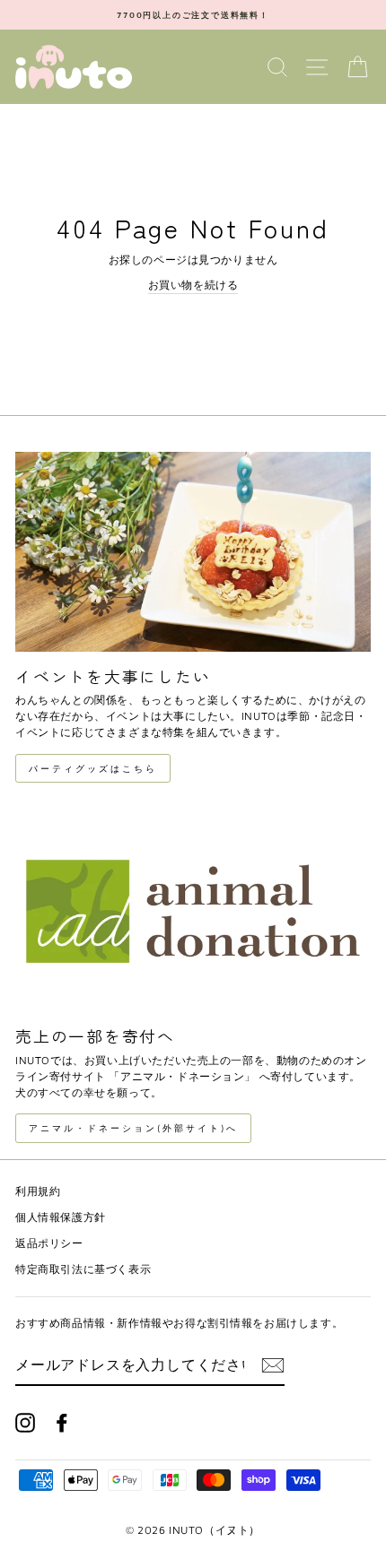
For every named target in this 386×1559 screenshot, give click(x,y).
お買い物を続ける (193, 284)
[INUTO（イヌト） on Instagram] (25, 1423)
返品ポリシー (49, 1243)
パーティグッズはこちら (93, 768)
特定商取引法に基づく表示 (83, 1269)
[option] (193, 15)
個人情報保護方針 (60, 1217)
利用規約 (37, 1191)
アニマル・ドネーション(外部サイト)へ (133, 1127)
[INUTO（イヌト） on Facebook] (62, 1423)
